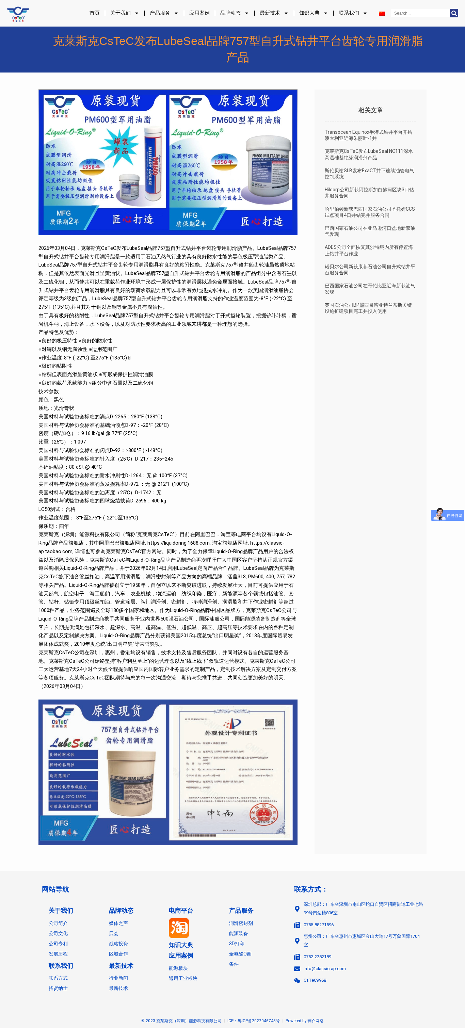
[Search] (454, 13)
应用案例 (199, 13)
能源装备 (238, 933)
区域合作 (118, 954)
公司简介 (58, 923)
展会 (113, 933)
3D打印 (236, 943)
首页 (95, 13)
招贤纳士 (58, 988)
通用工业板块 (183, 978)
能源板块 (178, 968)
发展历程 (58, 954)
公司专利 (58, 943)
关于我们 (61, 910)
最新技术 (121, 965)
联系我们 (61, 965)
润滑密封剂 (241, 923)
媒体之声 (118, 923)
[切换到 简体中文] (381, 13)
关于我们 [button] (120, 13)
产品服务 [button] (160, 13)
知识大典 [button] (309, 13)
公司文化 (58, 933)
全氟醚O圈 (240, 954)
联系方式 (58, 978)
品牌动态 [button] (230, 13)
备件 (234, 964)
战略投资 (118, 943)
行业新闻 (118, 978)
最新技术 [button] (270, 13)
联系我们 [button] (349, 13)
